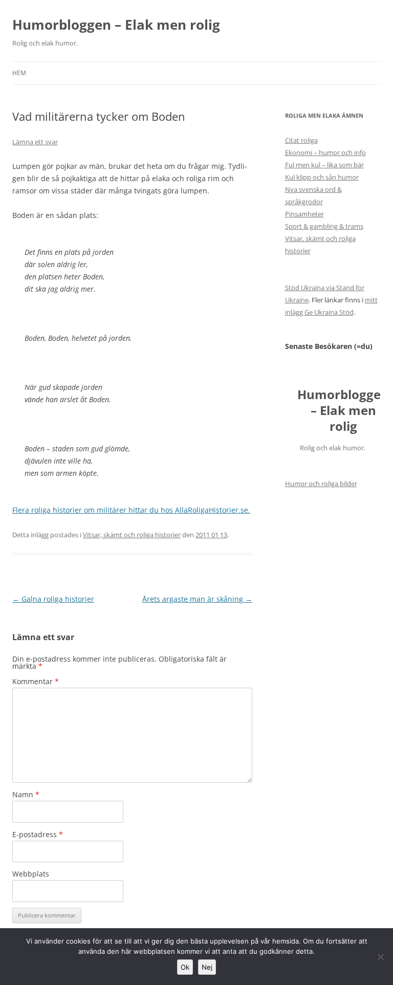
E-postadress (37, 834)
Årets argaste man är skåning (197, 599)
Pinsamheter (304, 213)
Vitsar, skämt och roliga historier (132, 534)
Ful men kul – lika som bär (324, 164)
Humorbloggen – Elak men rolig (116, 24)
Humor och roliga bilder (321, 483)
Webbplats (30, 874)
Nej (207, 967)
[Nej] (380, 957)
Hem (19, 73)
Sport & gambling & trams (324, 226)
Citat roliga (301, 140)
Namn (25, 794)
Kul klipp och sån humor (322, 177)
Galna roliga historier (53, 599)
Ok (185, 967)
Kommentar (35, 681)
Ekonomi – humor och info (325, 152)
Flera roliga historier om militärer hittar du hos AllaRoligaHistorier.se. (131, 510)
